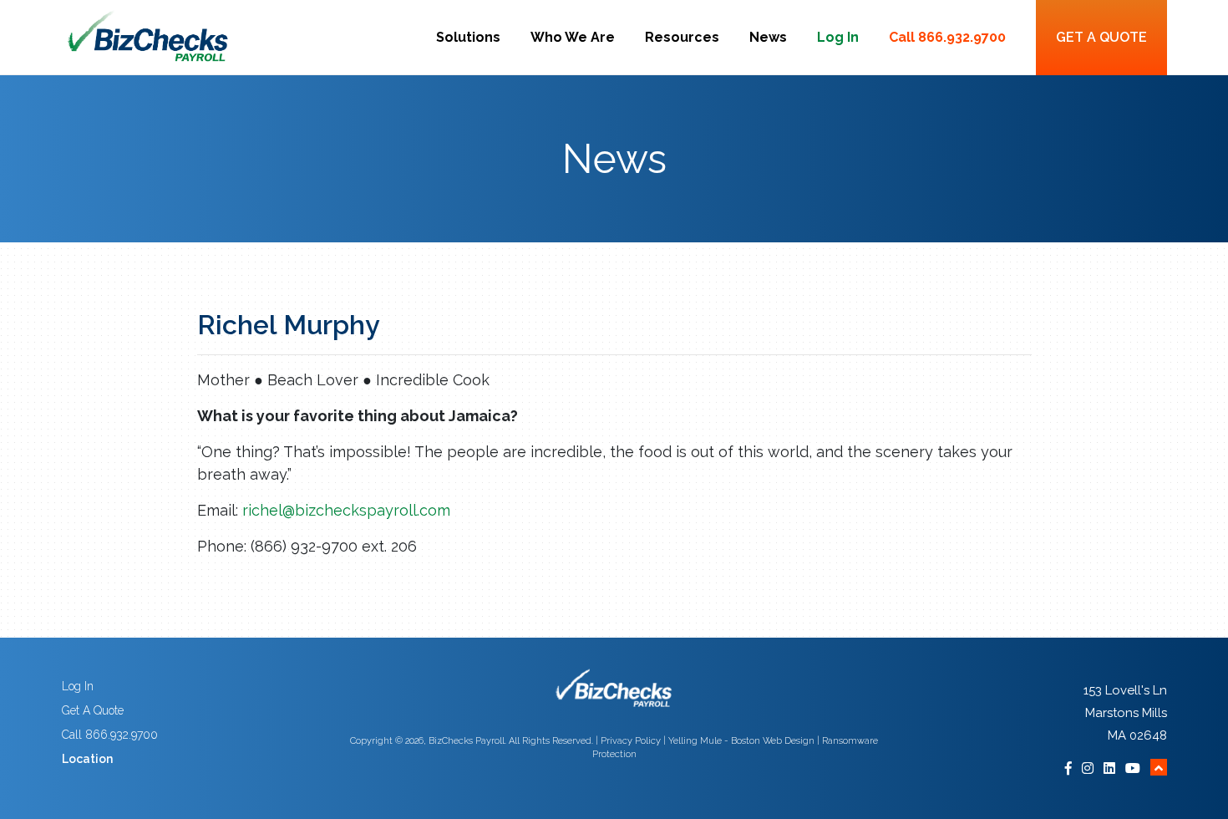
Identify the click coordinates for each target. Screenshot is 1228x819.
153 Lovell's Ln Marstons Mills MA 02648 (1125, 713)
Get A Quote (93, 710)
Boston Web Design (772, 740)
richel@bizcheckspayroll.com (346, 510)
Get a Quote (1101, 37)
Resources (682, 37)
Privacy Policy (631, 740)
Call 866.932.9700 (947, 37)
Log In (838, 37)
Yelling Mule (695, 740)
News (768, 37)
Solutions (468, 37)
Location (87, 759)
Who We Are (572, 37)
